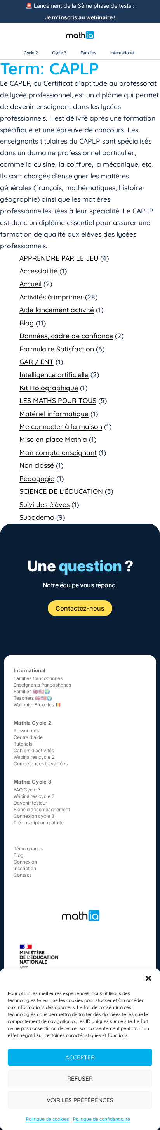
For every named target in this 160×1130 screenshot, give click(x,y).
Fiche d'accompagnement (42, 809)
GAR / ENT (36, 361)
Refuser (80, 1078)
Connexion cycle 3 (34, 816)
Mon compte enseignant (58, 452)
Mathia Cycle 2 (32, 723)
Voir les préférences (80, 1100)
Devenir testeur (30, 803)
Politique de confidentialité (101, 1119)
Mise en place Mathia (53, 439)
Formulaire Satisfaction (56, 348)
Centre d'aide (28, 737)
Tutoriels (23, 744)
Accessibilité (38, 270)
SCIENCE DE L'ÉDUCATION (61, 491)
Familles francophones (38, 678)
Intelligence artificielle (54, 374)
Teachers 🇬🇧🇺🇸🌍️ (33, 698)
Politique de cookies (47, 1119)
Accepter (80, 1057)
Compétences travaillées (41, 764)
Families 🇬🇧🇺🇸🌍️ (32, 691)
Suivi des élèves (44, 504)
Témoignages (28, 848)
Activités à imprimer (51, 296)
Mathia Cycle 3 (32, 782)
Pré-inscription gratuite (39, 822)
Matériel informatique (54, 413)
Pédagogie (36, 478)
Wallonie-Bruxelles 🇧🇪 (37, 705)
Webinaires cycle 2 (34, 757)
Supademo (36, 517)
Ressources (26, 731)
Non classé (36, 465)
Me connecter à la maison (60, 426)
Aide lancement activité (56, 309)
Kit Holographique (48, 387)
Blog (26, 322)
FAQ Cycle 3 (27, 790)
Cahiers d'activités (34, 750)
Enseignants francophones (42, 685)
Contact (22, 875)
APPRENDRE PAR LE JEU (58, 258)
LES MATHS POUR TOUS (57, 400)
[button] (148, 978)
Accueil (30, 283)
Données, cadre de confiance (66, 335)
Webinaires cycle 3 (34, 796)
